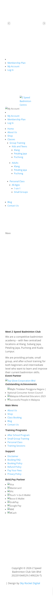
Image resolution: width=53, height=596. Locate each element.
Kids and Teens (19, 146)
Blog (9, 202)
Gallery (32, 279)
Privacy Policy (14, 473)
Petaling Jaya (20, 153)
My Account (13, 66)
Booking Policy (14, 463)
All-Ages (16, 184)
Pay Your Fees (14, 470)
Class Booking (14, 417)
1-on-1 (17, 188)
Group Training (17, 142)
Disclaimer (12, 456)
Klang (17, 149)
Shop (10, 135)
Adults (15, 162)
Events (25, 279)
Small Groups (21, 191)
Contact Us (13, 205)
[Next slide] (44, 23)
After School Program (18, 435)
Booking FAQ (13, 459)
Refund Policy (14, 466)
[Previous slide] (9, 23)
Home (10, 128)
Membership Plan (16, 62)
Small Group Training (18, 438)
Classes (11, 139)
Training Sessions (16, 445)
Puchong (18, 157)
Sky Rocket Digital (30, 583)
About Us (12, 132)
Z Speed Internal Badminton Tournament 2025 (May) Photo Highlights (23, 273)
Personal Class (17, 181)
